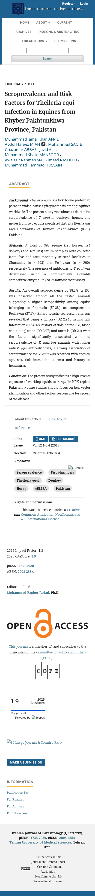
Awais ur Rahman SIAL (25, 160)
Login (84, 3)
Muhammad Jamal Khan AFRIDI (33, 139)
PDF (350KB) (65, 439)
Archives (23, 32)
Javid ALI (47, 149)
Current (64, 22)
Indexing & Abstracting (59, 32)
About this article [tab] (28, 419)
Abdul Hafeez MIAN (22, 144)
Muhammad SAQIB (65, 144)
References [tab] (23, 427)
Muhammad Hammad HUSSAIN (33, 165)
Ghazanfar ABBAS (20, 149)
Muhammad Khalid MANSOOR (32, 154)
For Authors (33, 41)
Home (24, 22)
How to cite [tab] (57, 419)
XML (42, 439)
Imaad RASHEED (62, 160)
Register (68, 3)
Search (48, 58)
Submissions (65, 41)
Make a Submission (26, 762)
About (42, 22)
